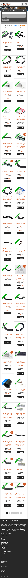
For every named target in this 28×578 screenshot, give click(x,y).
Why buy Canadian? (4, 543)
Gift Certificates (4, 561)
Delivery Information (4, 546)
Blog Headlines (4, 563)
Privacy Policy (3, 547)
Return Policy (3, 539)
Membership (3, 574)
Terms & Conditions (4, 548)
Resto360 (2, 538)
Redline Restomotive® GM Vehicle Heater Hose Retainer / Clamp (7, 68)
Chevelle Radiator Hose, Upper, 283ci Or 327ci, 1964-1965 (7, 305)
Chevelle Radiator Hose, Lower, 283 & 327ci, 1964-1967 (20, 225)
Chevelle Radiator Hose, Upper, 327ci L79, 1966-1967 (7, 277)
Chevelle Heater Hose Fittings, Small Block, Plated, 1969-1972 (20, 469)
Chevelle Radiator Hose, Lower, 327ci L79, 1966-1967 (7, 469)
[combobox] (14, 13)
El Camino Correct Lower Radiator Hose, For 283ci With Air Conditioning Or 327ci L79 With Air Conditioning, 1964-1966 (7, 496)
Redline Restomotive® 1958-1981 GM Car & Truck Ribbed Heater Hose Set (8, 198)
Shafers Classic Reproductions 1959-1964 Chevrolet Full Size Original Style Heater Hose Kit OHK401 (20, 278)
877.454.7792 (11, 0)
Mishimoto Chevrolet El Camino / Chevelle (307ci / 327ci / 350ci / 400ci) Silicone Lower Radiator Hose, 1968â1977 (20, 496)
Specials (2, 562)
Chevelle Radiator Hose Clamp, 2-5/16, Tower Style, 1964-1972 (7, 118)
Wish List (2, 571)
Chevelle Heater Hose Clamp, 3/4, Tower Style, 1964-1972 (20, 93)
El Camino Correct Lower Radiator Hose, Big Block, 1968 (7, 334)
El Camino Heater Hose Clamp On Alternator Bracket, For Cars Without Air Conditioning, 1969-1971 (20, 335)
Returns (2, 555)
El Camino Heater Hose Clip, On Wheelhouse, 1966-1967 (20, 250)
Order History (3, 570)
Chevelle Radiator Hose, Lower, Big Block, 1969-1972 (7, 225)
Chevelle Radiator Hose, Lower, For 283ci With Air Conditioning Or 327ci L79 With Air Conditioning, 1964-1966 (8, 416)
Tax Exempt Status (4, 542)
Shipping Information (5, 540)
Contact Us (18, 0)
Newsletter (3, 572)
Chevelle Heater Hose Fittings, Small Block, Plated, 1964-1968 (20, 415)
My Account (3, 568)
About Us (2, 544)
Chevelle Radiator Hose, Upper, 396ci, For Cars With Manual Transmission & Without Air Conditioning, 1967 (20, 364)
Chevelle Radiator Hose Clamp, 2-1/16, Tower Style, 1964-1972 (7, 93)
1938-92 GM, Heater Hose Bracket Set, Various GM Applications (8, 42)
